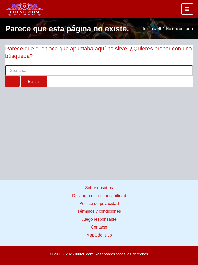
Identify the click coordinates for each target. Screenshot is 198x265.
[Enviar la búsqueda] (12, 81)
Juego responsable (99, 219)
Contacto (99, 227)
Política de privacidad (99, 203)
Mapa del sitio (99, 235)
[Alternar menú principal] (187, 9)
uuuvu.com (84, 254)
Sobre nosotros (99, 188)
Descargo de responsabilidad (99, 196)
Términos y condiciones (99, 211)
